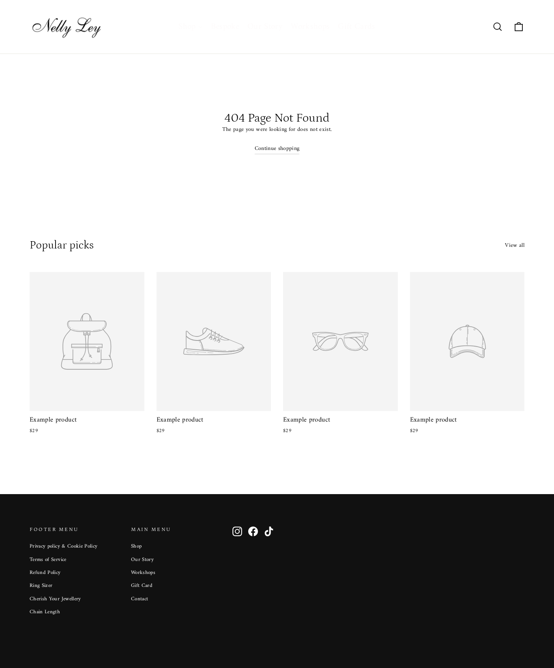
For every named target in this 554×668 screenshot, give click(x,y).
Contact (139, 599)
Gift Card (141, 585)
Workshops (143, 572)
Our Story (142, 559)
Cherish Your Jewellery (55, 599)
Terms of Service (48, 559)
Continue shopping (277, 148)
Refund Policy (45, 572)
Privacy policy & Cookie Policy (64, 546)
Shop (136, 546)
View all (514, 245)
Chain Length (45, 612)
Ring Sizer (41, 585)
